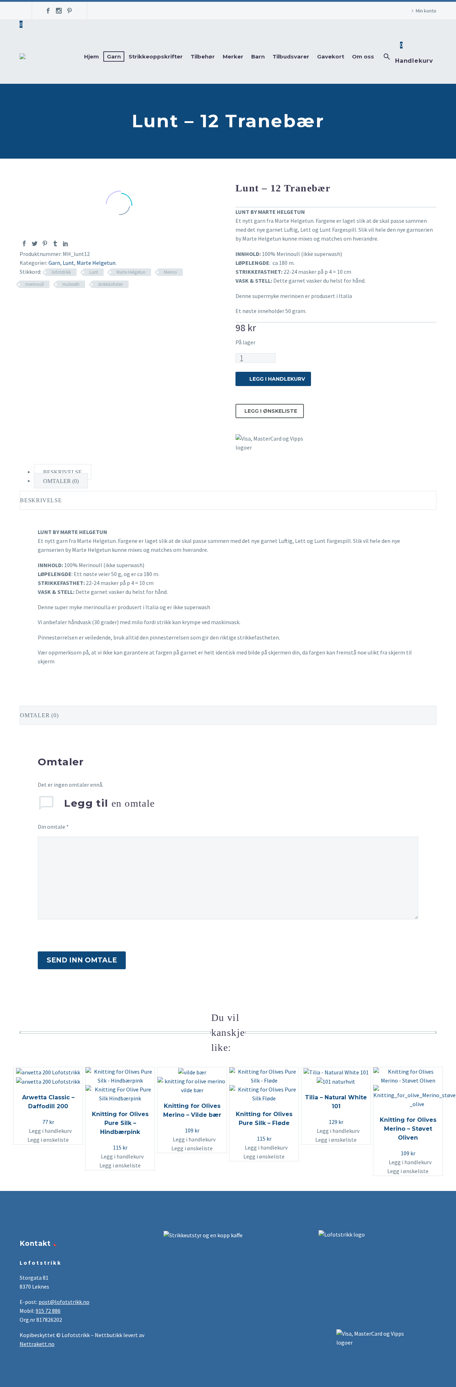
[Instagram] (58, 11)
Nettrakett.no (37, 1343)
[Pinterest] (69, 11)
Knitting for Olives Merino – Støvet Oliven (408, 1128)
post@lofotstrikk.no (63, 1301)
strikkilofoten (110, 284)
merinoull (34, 284)
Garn (114, 56)
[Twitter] (34, 243)
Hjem (91, 56)
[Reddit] (76, 243)
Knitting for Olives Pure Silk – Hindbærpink (120, 1123)
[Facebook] (48, 11)
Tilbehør (203, 56)
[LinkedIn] (65, 243)
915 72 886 (48, 1310)
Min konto (426, 10)
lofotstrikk (61, 272)
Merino (170, 272)
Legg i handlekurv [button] (50, 1130)
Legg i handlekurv (277, 379)
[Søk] (386, 56)
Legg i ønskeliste (270, 411)
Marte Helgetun (96, 262)
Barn (258, 56)
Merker (233, 56)
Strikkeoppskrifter (156, 56)
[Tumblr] (55, 243)
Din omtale (53, 826)
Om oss (363, 56)
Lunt (68, 262)
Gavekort (330, 56)
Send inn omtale (82, 960)
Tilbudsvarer (291, 56)
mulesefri (70, 284)
